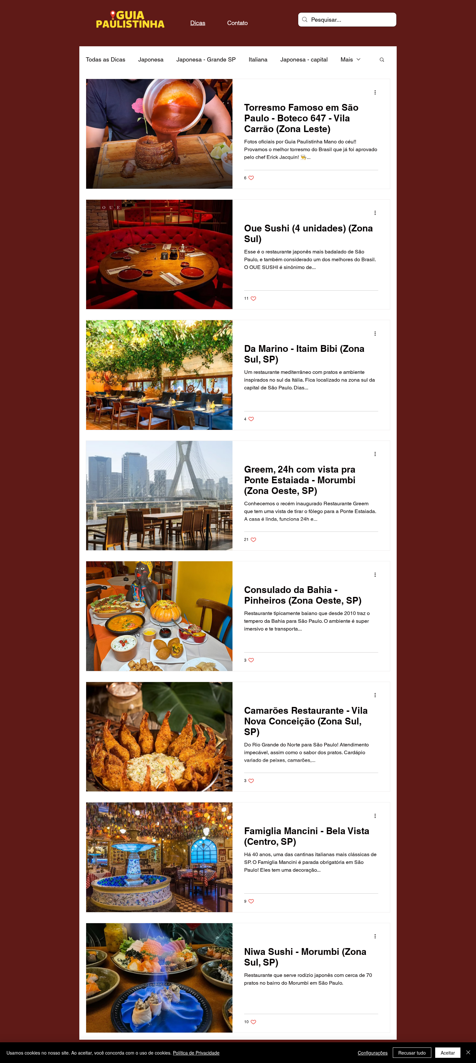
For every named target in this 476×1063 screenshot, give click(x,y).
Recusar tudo (412, 1052)
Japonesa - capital (304, 59)
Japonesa (151, 59)
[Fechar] (468, 1052)
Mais (347, 59)
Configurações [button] (373, 1052)
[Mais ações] (377, 92)
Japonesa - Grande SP (206, 59)
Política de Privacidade (196, 1052)
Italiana (258, 59)
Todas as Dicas (105, 59)
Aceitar (448, 1052)
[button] (382, 60)
